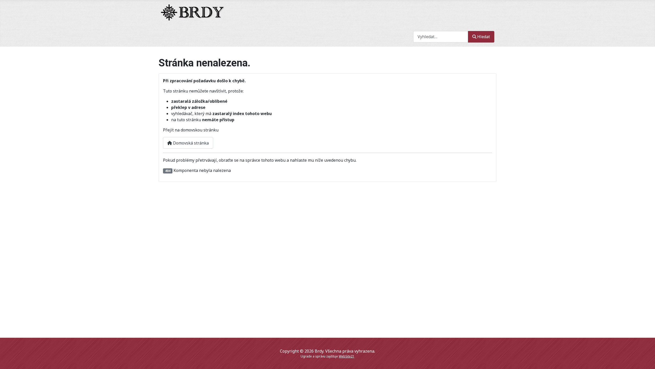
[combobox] (440, 37)
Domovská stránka (190, 143)
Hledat (483, 36)
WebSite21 (346, 356)
